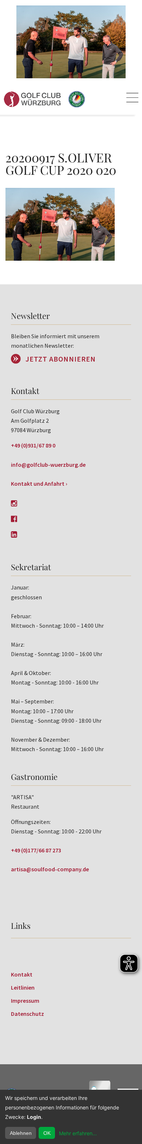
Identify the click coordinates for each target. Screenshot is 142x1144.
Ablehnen (21, 1133)
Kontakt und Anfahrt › (39, 483)
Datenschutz (27, 1013)
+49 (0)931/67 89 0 (33, 445)
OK (47, 1133)
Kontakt (21, 974)
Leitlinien (23, 987)
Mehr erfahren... (78, 1133)
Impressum (25, 1000)
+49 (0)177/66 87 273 (36, 850)
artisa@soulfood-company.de (50, 869)
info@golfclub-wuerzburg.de (48, 464)
